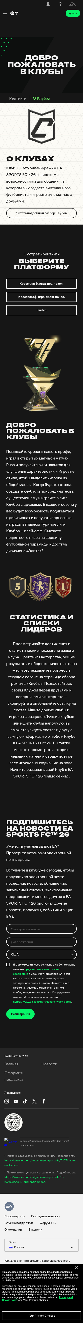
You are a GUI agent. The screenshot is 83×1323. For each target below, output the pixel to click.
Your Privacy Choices (41, 1315)
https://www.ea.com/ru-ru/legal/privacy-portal (42, 1001)
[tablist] (41, 98)
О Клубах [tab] (41, 98)
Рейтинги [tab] (17, 98)
